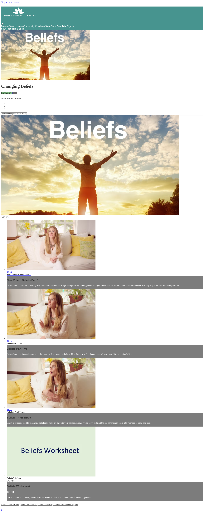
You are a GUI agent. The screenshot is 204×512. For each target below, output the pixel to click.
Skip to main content (10, 2)
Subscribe (6, 93)
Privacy (35, 504)
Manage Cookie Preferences (59, 504)
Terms (28, 504)
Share (14, 93)
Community (29, 26)
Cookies (42, 504)
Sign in (70, 26)
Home (20, 26)
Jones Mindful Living (10, 504)
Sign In (20, 29)
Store (48, 26)
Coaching (40, 26)
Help (23, 504)
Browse (5, 26)
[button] (2, 24)
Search (13, 26)
